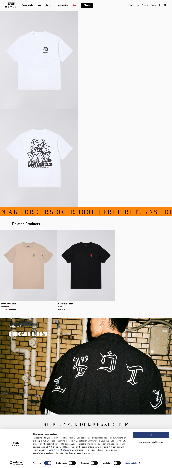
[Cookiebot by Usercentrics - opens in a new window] (16, 463)
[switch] (72, 463)
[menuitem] (27, 5)
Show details (131, 463)
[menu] (57, 5)
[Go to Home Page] (11, 5)
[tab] (73, 5)
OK (151, 435)
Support (153, 5)
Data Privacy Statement (60, 450)
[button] (162, 5)
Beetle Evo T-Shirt (8, 305)
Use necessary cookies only (151, 442)
